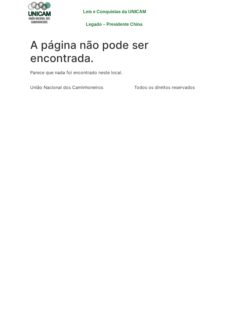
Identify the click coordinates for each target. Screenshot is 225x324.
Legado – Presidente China (114, 24)
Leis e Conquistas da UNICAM (114, 11)
